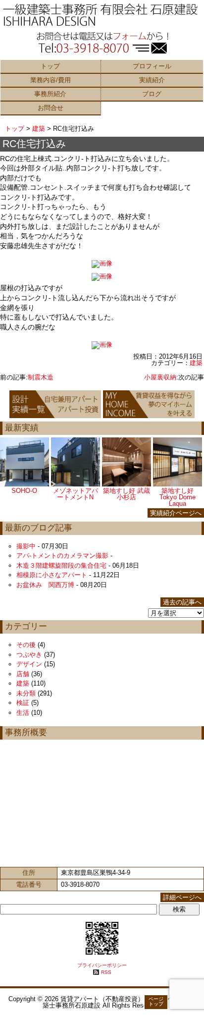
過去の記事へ (182, 602)
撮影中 (26, 546)
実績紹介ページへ (176, 513)
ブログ (151, 94)
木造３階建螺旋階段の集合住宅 (61, 565)
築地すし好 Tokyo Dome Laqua (177, 497)
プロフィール (152, 66)
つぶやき (29, 654)
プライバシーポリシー (102, 965)
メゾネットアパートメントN (75, 494)
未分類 (26, 693)
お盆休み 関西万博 (45, 584)
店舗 (22, 674)
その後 (26, 644)
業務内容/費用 (50, 80)
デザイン (29, 664)
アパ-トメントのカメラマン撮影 (62, 555)
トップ (50, 66)
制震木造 (40, 377)
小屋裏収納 (160, 377)
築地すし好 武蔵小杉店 (126, 494)
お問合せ (50, 107)
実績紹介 (152, 80)
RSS (106, 972)
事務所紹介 (50, 94)
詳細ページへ (182, 897)
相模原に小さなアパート (51, 575)
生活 (22, 712)
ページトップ (156, 1001)
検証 (22, 702)
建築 (38, 128)
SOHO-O (24, 490)
